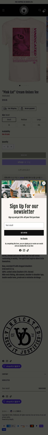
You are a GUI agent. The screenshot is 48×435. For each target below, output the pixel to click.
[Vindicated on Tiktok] (27, 250)
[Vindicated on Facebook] (20, 250)
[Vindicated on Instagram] (24, 250)
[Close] (44, 183)
